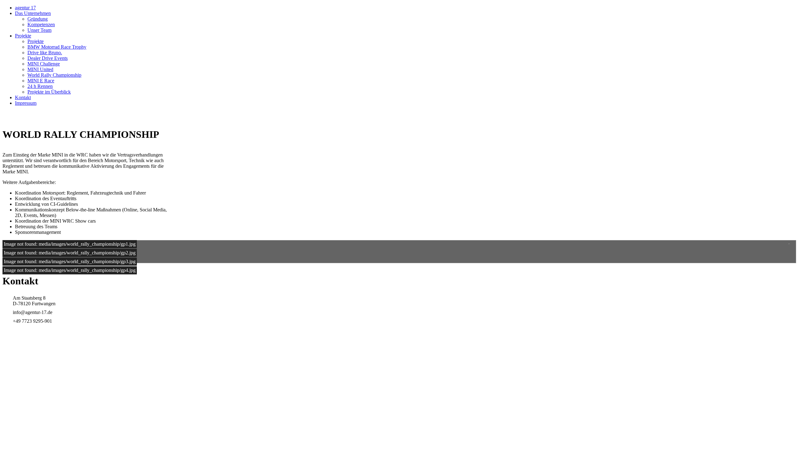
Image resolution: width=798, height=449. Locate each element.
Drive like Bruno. (44, 52)
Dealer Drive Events (47, 58)
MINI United (40, 69)
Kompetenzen (41, 24)
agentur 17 (25, 7)
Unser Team (39, 30)
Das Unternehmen (33, 13)
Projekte (23, 35)
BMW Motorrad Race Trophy (56, 47)
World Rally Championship (54, 75)
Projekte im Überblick (49, 91)
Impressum (25, 103)
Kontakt (23, 97)
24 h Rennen (40, 86)
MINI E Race (40, 80)
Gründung (37, 19)
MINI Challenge (43, 63)
